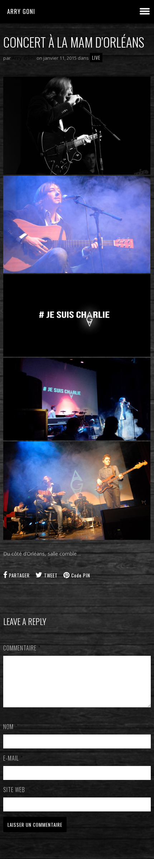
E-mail (13, 758)
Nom (10, 726)
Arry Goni (21, 11)
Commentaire (21, 648)
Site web (14, 789)
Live (96, 57)
